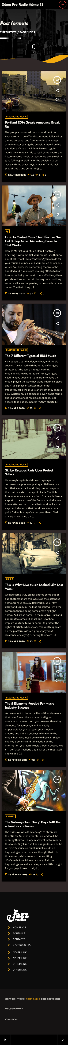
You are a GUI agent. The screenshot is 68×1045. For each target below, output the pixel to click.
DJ (7, 231)
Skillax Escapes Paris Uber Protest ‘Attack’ (29, 472)
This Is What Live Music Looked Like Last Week (34, 587)
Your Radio (33, 999)
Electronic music (16, 116)
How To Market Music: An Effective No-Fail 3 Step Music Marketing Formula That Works (33, 241)
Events (10, 816)
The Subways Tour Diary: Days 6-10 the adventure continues (33, 824)
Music (9, 579)
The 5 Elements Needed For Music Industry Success (29, 705)
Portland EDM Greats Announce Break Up (32, 124)
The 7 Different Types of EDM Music (30, 356)
